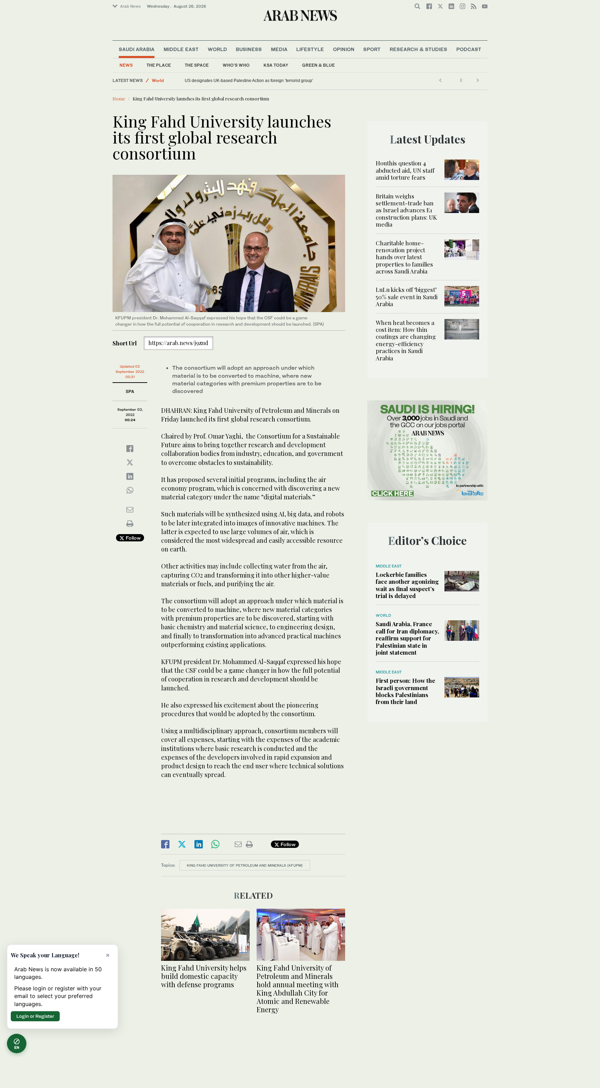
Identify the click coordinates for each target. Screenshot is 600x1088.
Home (118, 98)
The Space (197, 65)
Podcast (468, 49)
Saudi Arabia (137, 49)
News (126, 65)
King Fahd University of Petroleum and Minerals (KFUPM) (245, 865)
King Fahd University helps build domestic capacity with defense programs (204, 976)
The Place (159, 65)
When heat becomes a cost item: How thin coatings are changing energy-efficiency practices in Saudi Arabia (406, 340)
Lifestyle (310, 49)
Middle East (181, 49)
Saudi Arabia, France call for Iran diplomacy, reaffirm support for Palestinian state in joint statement (407, 638)
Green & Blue (318, 65)
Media (279, 49)
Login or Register (35, 1016)
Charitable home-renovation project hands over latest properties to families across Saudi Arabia (404, 257)
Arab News (130, 6)
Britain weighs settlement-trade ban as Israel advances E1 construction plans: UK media (406, 210)
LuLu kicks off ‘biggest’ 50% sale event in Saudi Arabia (407, 297)
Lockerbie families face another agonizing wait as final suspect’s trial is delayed (407, 585)
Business (249, 49)
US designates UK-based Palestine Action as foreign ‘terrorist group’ (249, 80)
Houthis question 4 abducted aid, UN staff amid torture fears (405, 170)
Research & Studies (418, 49)
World (217, 49)
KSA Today (276, 65)
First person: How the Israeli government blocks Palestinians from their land (405, 691)
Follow (132, 538)
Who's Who (236, 65)
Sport (372, 49)
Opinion (344, 49)
